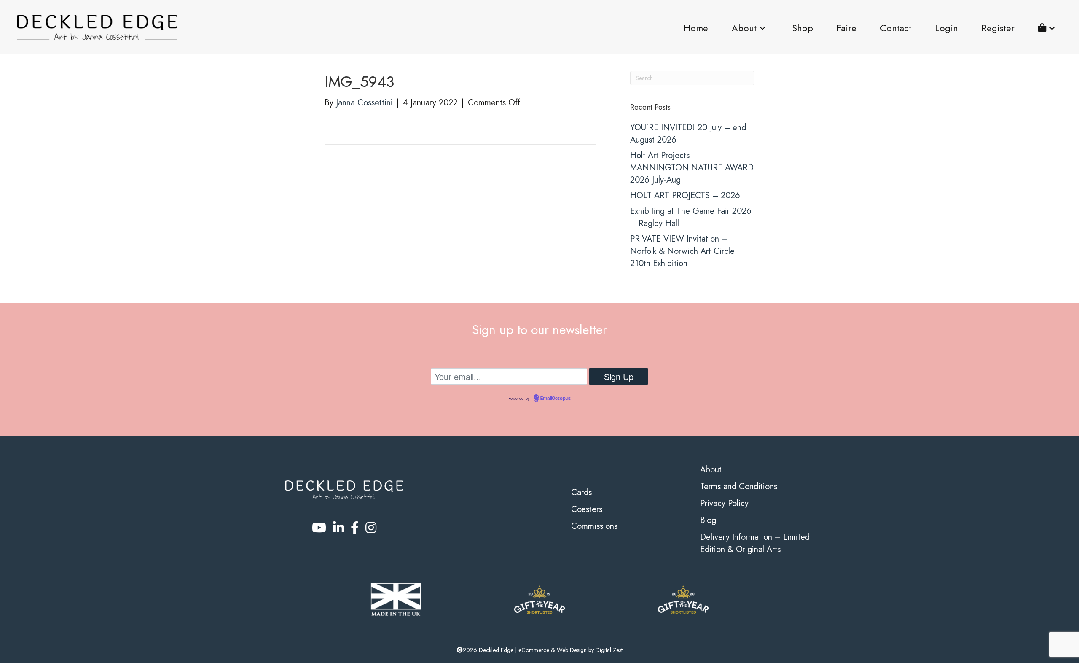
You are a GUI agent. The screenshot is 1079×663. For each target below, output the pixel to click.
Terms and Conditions (738, 486)
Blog (708, 520)
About (711, 470)
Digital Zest (609, 650)
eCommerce (533, 650)
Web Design (572, 650)
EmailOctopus (555, 398)
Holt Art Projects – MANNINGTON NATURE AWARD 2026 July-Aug (692, 167)
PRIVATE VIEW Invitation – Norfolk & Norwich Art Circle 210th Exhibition (682, 251)
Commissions (594, 526)
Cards (581, 492)
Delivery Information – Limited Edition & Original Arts (755, 543)
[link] (695, 28)
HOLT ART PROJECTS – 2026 (685, 195)
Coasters (586, 509)
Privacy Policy (724, 503)
